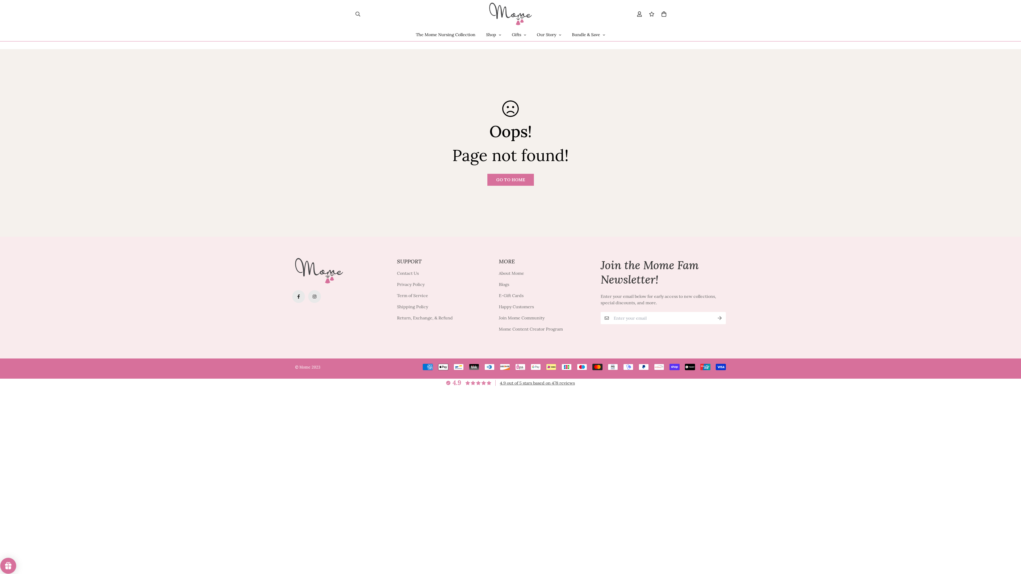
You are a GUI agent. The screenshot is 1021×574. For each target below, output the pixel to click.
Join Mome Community (522, 317)
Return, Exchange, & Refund (425, 317)
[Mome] (510, 14)
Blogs (504, 284)
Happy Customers (516, 306)
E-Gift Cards (511, 295)
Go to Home (510, 179)
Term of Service (412, 295)
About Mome (511, 273)
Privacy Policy (411, 284)
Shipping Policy (412, 306)
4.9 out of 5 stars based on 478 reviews (537, 383)
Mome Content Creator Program (531, 329)
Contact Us (408, 273)
